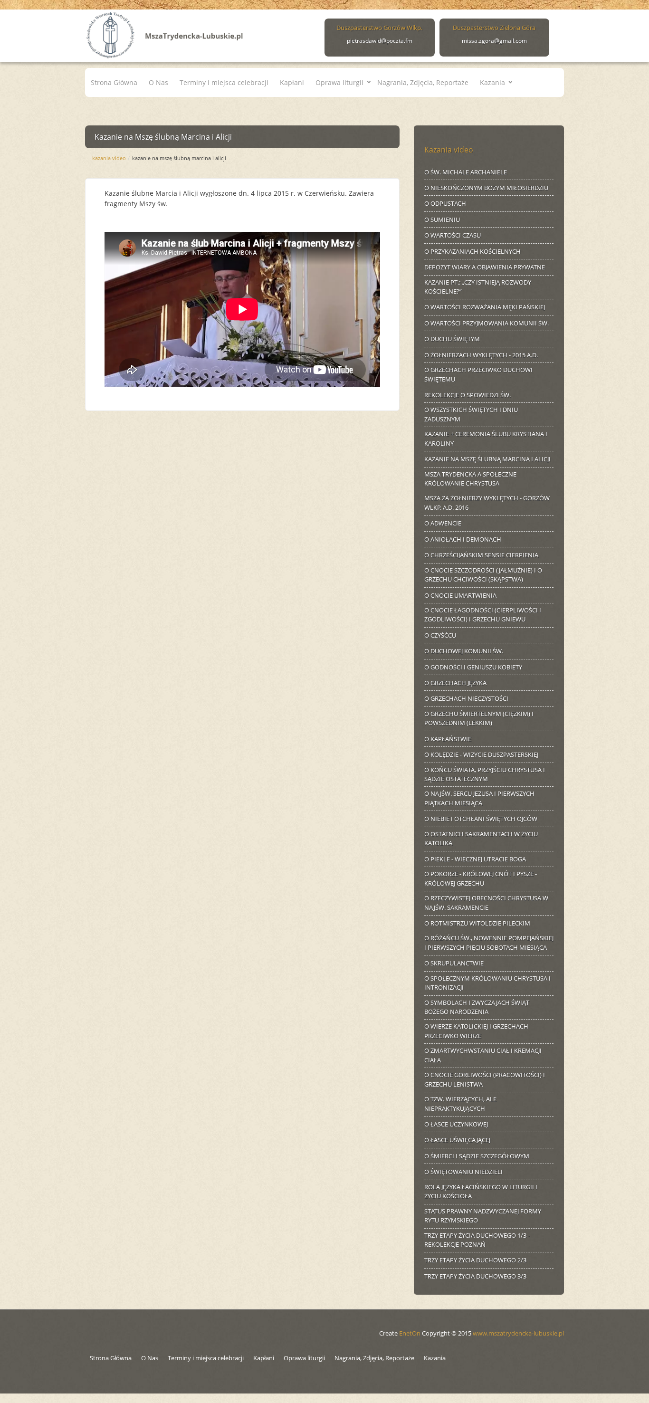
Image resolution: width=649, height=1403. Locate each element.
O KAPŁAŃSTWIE (447, 739)
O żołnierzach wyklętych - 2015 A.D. (481, 355)
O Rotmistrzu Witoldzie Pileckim (477, 923)
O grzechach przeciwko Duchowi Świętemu (478, 374)
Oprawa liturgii (339, 82)
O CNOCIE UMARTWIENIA (460, 595)
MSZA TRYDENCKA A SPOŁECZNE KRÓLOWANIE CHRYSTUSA (470, 479)
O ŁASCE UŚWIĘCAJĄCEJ (457, 1140)
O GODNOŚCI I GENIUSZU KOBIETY (473, 667)
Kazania (492, 82)
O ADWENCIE (442, 523)
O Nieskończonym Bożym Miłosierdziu (486, 187)
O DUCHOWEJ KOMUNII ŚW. (463, 651)
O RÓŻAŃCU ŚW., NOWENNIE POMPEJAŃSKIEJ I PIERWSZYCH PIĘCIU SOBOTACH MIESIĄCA (489, 943)
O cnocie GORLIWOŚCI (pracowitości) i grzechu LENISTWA (484, 1079)
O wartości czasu (452, 235)
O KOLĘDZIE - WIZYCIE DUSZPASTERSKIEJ (481, 754)
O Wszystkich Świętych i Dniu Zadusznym (471, 414)
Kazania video (109, 158)
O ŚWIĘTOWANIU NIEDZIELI (463, 1171)
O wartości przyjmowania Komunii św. (486, 323)
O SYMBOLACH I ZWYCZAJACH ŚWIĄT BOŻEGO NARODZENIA (476, 1007)
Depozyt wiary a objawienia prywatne (484, 267)
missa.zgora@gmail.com (494, 41)
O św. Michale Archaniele (465, 172)
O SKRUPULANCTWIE (454, 963)
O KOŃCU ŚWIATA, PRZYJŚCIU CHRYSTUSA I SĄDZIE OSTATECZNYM (484, 774)
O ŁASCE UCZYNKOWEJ (456, 1124)
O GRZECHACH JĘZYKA (455, 682)
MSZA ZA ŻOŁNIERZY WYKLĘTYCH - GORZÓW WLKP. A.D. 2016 (487, 503)
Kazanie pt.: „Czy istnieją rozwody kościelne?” (477, 287)
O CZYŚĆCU (440, 635)
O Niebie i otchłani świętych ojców (480, 818)
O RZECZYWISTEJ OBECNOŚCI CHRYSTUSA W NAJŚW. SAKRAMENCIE (486, 903)
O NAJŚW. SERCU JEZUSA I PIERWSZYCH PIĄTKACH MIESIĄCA (479, 798)
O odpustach (445, 203)
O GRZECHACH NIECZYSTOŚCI (466, 698)
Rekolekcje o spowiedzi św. (467, 395)
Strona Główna (114, 82)
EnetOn (409, 1333)
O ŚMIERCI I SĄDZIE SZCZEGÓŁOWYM (476, 1156)
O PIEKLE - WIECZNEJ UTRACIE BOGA (475, 859)
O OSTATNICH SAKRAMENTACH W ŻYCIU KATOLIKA (481, 839)
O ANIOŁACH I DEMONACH (462, 539)
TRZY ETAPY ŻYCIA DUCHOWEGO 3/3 (475, 1276)
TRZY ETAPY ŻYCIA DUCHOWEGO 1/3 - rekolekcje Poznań (477, 1240)
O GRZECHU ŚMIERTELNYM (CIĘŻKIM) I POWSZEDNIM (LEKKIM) (479, 718)
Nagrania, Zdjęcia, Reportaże (422, 82)
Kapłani (292, 82)
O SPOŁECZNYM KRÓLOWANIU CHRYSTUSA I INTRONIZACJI (487, 983)
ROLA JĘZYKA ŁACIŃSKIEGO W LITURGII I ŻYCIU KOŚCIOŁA (480, 1192)
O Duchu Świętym (452, 338)
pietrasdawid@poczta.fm (379, 41)
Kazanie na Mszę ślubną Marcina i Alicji (487, 459)
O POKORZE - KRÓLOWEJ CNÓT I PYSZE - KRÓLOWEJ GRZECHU (480, 878)
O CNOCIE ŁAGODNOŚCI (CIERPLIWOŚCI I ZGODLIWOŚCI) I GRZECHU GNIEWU (482, 615)
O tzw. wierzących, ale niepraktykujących (460, 1104)
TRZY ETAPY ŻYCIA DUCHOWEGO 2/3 (475, 1260)
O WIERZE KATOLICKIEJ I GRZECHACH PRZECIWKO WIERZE (476, 1031)
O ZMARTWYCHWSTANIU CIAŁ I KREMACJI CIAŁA (483, 1055)
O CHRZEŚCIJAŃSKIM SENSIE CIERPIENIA (481, 555)
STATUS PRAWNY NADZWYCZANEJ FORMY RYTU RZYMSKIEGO (482, 1216)
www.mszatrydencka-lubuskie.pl (518, 1333)
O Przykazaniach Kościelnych (472, 251)
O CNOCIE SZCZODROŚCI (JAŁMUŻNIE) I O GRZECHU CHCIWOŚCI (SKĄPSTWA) (483, 575)
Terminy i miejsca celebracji (224, 82)
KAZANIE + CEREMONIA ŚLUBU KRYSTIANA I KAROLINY (485, 438)
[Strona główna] (165, 33)
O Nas (158, 82)
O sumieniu (442, 219)
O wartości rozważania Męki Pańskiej (484, 307)
